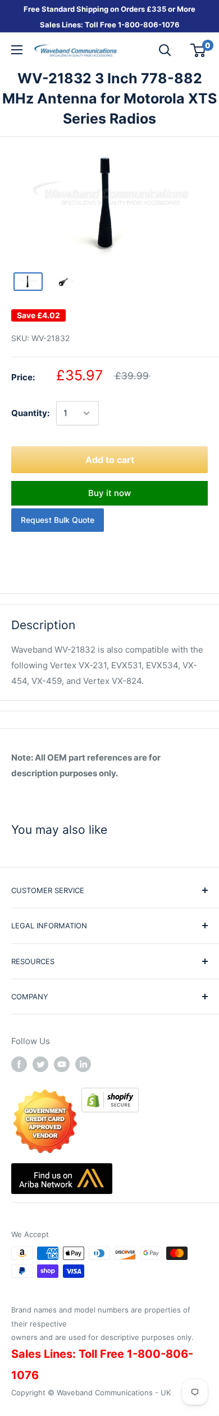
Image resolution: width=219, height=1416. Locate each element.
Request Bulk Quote (57, 520)
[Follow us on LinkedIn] (83, 1064)
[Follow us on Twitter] (40, 1064)
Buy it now (109, 493)
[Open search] (165, 50)
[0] (198, 50)
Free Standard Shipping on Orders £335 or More (109, 8)
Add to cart (109, 459)
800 (132, 24)
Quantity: (30, 413)
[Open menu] (16, 49)
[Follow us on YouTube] (62, 1064)
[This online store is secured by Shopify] (110, 1095)
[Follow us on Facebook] (19, 1064)
